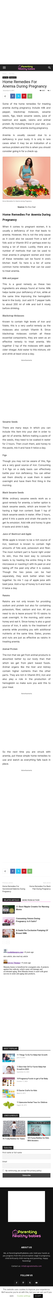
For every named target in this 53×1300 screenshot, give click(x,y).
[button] (4, 67)
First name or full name (12, 1152)
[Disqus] (26, 979)
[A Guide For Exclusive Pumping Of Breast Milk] (8, 933)
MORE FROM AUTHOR (30, 900)
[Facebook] (12, 96)
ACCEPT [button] (38, 1296)
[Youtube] (36, 1282)
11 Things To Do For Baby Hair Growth (32, 1055)
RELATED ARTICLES (11, 900)
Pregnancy (13, 77)
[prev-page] (4, 942)
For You (11, 73)
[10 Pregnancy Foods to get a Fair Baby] (8, 1081)
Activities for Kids (33, 1135)
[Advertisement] (26, 4)
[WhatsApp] (29, 96)
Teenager (6, 1135)
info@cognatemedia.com (31, 1266)
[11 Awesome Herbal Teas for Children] (8, 1105)
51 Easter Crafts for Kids (27, 1090)
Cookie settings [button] (23, 1296)
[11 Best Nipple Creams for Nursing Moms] (8, 909)
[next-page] (7, 942)
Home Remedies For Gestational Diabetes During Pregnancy (13, 889)
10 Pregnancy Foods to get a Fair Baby (32, 1079)
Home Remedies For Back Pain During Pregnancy (40, 887)
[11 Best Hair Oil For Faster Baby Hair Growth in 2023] (8, 1070)
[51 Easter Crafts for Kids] (8, 1093)
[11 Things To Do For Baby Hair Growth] (8, 1058)
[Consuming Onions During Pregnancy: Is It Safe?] (8, 921)
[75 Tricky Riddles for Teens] (14, 1129)
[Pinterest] (24, 96)
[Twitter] (18, 96)
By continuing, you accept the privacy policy (23, 1170)
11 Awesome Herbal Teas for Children (32, 1102)
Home (4, 73)
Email (4, 1161)
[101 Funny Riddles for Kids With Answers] (39, 1128)
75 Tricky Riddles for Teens (13, 1139)
